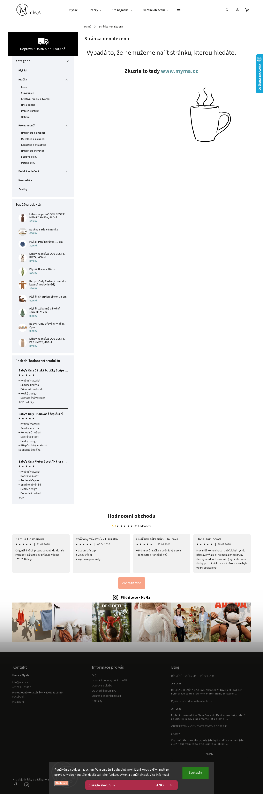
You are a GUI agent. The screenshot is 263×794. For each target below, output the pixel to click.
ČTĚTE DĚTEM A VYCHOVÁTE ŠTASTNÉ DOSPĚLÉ (199, 726)
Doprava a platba (102, 686)
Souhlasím (195, 773)
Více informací (159, 775)
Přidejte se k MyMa (135, 597)
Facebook (18, 697)
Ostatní (25, 117)
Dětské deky (28, 163)
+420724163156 (21, 687)
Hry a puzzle (28, 105)
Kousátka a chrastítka (33, 145)
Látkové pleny (29, 157)
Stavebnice (27, 93)
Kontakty (97, 701)
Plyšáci (22, 71)
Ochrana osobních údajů (106, 696)
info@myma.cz (21, 682)
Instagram (18, 702)
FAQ (94, 675)
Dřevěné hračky (30, 111)
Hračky (22, 80)
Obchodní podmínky (104, 691)
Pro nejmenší (26, 126)
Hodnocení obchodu (132, 516)
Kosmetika (25, 180)
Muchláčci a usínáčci (33, 139)
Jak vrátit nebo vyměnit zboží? (109, 680)
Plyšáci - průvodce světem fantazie (191, 701)
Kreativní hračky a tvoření (35, 99)
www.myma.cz (179, 71)
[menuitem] (76, 10)
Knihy (24, 87)
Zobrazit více (131, 583)
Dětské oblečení (28, 171)
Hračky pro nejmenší (33, 133)
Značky (23, 189)
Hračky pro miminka (32, 151)
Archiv (209, 754)
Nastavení (61, 783)
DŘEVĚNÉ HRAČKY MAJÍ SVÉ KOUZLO (192, 676)
